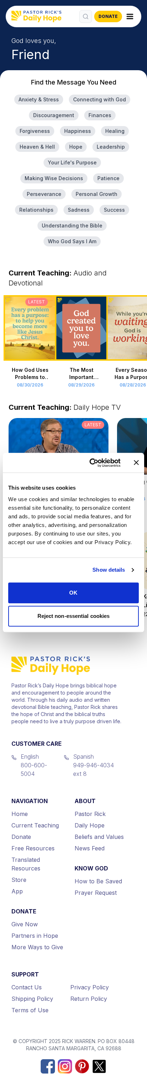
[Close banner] (136, 462)
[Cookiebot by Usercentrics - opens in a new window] (91, 462)
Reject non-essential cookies (73, 616)
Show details (108, 570)
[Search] (85, 16)
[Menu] (130, 16)
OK (73, 593)
